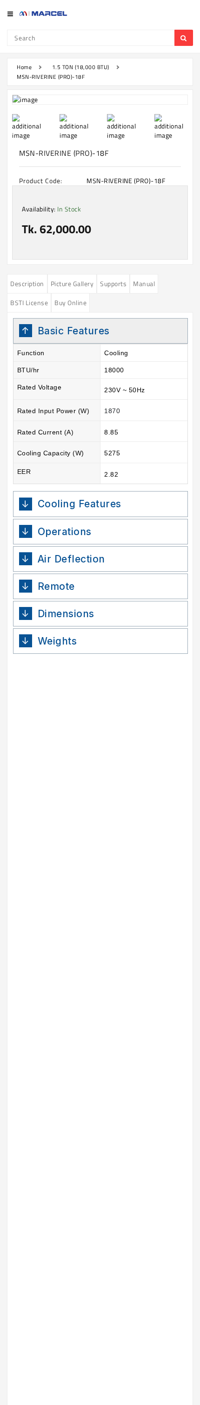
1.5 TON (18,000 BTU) (80, 67)
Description (27, 283)
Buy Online (70, 302)
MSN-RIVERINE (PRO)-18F (51, 76)
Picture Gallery (72, 283)
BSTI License (29, 302)
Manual (144, 283)
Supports (113, 283)
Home (24, 67)
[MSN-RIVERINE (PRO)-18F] (100, 100)
